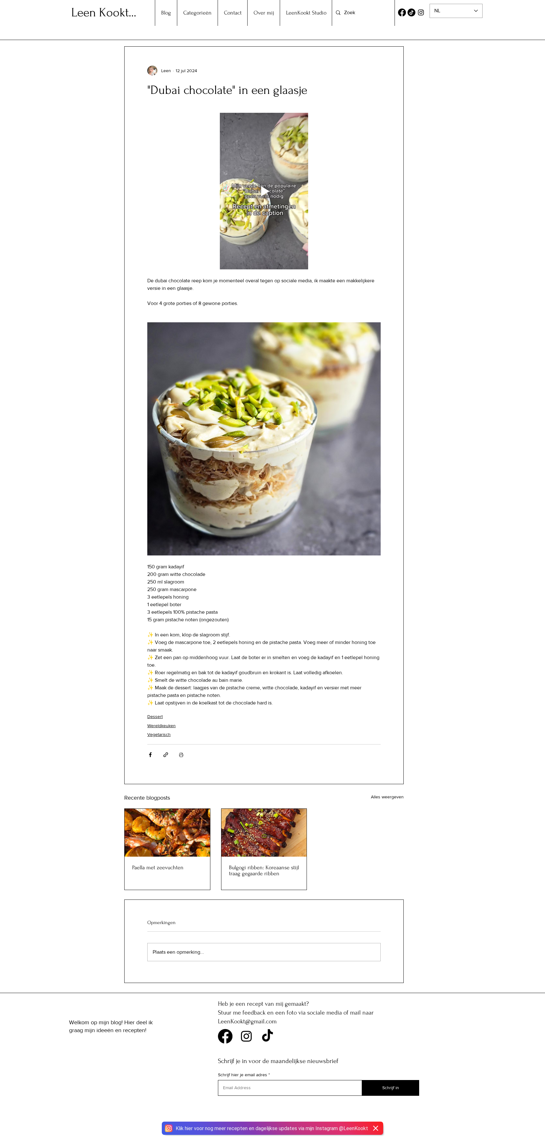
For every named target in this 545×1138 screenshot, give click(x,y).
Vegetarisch (159, 734)
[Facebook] (402, 12)
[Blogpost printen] (181, 755)
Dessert (155, 716)
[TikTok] (411, 12)
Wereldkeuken (161, 725)
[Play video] (264, 191)
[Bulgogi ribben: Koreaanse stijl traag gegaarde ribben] (264, 833)
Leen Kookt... (103, 13)
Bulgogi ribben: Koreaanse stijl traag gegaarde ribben (264, 870)
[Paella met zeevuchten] (167, 833)
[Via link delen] (166, 755)
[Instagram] (421, 12)
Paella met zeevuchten (158, 868)
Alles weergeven (387, 796)
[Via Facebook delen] (150, 755)
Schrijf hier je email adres (242, 1074)
